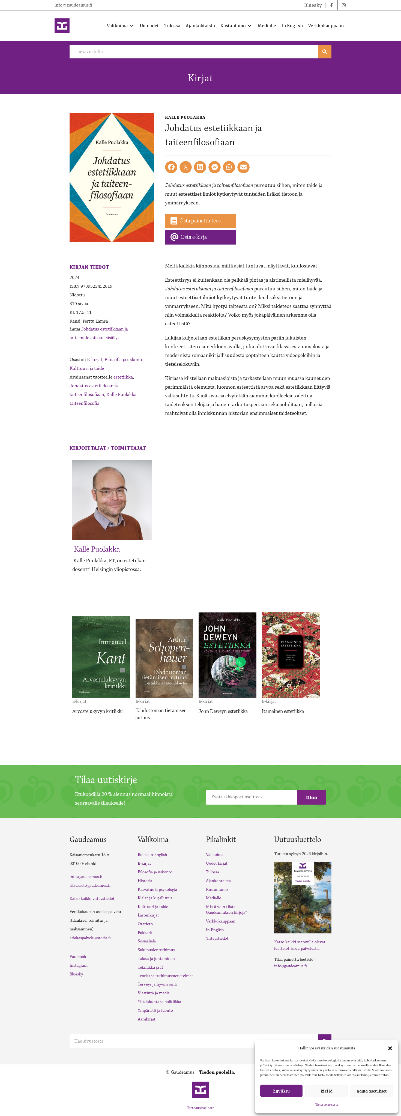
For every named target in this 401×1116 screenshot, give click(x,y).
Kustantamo (217, 889)
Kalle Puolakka (121, 395)
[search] (324, 51)
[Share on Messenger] (214, 167)
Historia (145, 880)
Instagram (79, 965)
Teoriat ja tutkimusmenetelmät (165, 975)
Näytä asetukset (372, 1091)
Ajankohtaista (218, 880)
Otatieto (145, 924)
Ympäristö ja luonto (155, 1010)
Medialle (213, 898)
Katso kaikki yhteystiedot (92, 898)
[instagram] (343, 5)
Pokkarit (145, 932)
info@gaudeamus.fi (73, 5)
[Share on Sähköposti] (243, 167)
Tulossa (212, 872)
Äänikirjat (146, 1019)
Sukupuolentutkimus (156, 950)
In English (215, 930)
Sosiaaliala (147, 941)
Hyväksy (281, 1091)
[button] (390, 1048)
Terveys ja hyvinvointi (157, 984)
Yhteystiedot (217, 938)
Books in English (152, 854)
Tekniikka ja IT (151, 967)
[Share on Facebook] (171, 167)
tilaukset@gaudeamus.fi (90, 885)
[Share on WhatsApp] (229, 167)
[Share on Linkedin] (200, 167)
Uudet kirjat (217, 863)
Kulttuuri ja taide (87, 368)
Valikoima (214, 854)
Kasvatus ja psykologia (157, 889)
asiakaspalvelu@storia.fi (90, 938)
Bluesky (76, 974)
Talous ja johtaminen (156, 958)
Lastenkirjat (148, 915)
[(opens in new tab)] (302, 897)
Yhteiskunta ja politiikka (159, 1001)
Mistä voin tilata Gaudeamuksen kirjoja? (226, 909)
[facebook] (331, 5)
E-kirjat (94, 360)
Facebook (78, 956)
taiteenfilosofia (84, 403)
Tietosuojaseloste (326, 1105)
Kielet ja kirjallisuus (155, 898)
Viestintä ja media (154, 993)
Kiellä (327, 1091)
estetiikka (123, 377)
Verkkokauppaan (220, 921)
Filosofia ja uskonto (123, 360)
